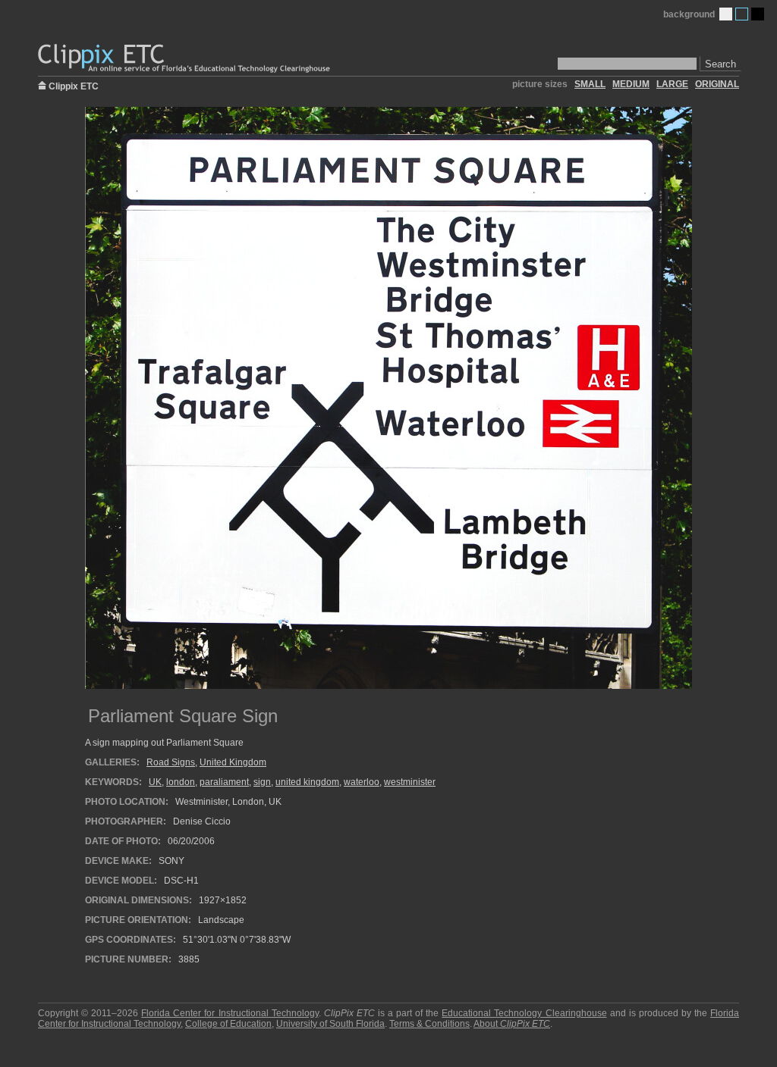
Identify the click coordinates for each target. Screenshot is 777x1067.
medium (631, 84)
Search (720, 64)
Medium (741, 14)
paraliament (224, 782)
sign (262, 782)
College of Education (228, 1023)
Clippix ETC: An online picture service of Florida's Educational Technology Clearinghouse (185, 59)
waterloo (361, 782)
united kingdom (307, 782)
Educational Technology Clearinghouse (524, 1013)
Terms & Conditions (429, 1023)
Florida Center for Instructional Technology (229, 1013)
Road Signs (170, 762)
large (672, 84)
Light (725, 14)
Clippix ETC (74, 85)
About (511, 1023)
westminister (410, 782)
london (180, 782)
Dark (757, 14)
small (590, 84)
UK (155, 782)
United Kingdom (233, 762)
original (717, 84)
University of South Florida (330, 1023)
